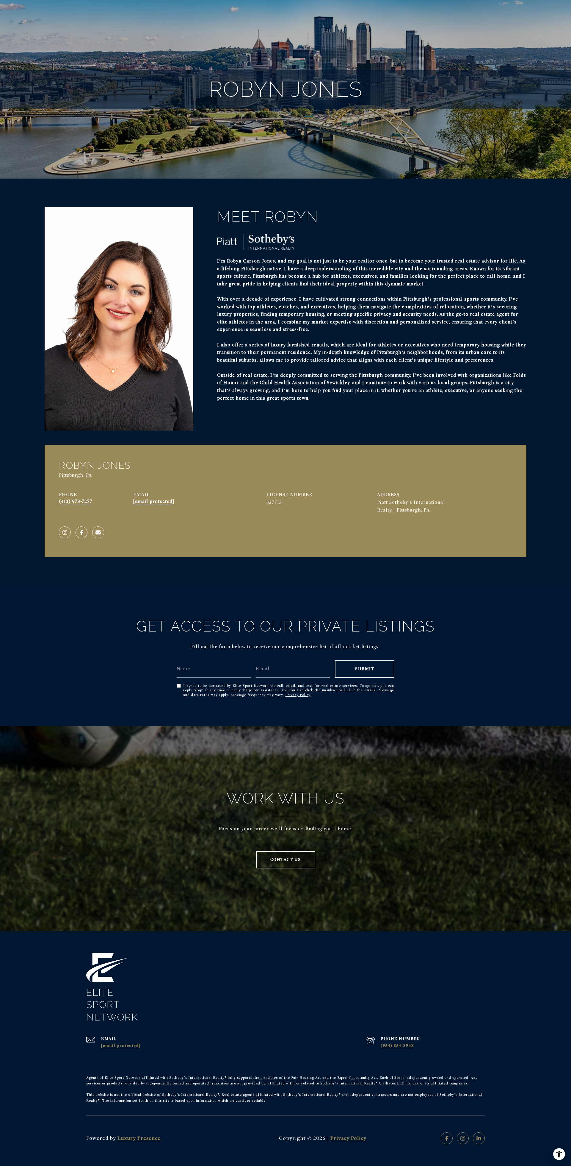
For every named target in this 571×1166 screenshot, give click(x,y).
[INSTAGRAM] (65, 532)
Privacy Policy (297, 695)
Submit (364, 668)
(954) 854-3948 (397, 1045)
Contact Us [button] (285, 859)
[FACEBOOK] (81, 532)
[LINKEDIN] (479, 1138)
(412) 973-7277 (75, 501)
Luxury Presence (139, 1138)
